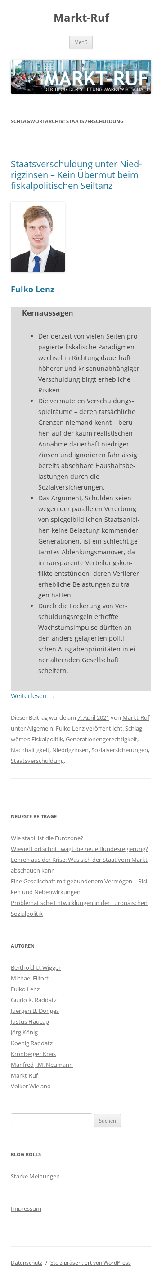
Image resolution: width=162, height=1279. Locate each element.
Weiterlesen (33, 695)
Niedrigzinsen (70, 750)
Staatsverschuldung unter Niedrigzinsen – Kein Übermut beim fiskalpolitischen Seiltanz (76, 175)
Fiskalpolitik (47, 739)
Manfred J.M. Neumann (42, 1065)
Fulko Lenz (32, 289)
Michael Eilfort (30, 978)
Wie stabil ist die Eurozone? (47, 838)
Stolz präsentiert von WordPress (90, 1262)
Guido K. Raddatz (34, 1000)
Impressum (26, 1208)
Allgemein (40, 728)
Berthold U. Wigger (36, 967)
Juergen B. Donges (35, 1011)
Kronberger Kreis (33, 1054)
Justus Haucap (30, 1021)
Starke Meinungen (35, 1176)
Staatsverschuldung (37, 761)
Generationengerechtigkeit (101, 739)
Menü (81, 42)
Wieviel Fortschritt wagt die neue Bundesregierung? (79, 849)
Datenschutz (26, 1262)
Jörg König (24, 1032)
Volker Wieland (31, 1086)
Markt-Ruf (81, 18)
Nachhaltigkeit (30, 750)
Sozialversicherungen (119, 750)
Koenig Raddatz (32, 1043)
